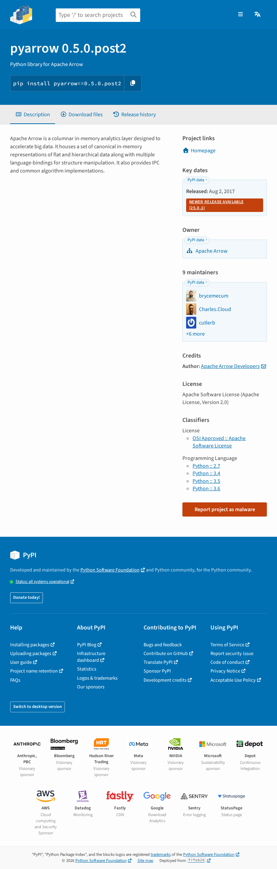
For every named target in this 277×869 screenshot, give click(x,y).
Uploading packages (30, 653)
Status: (42, 582)
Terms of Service (227, 644)
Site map (145, 861)
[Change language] (258, 14)
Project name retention (34, 671)
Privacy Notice (225, 671)
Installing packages (29, 644)
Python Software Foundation (110, 569)
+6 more (195, 334)
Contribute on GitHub (166, 653)
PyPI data (195, 180)
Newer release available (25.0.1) (216, 205)
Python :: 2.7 (206, 466)
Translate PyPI (158, 662)
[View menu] (240, 14)
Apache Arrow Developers (230, 366)
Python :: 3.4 (206, 473)
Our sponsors (90, 686)
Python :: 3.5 (206, 481)
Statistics (86, 669)
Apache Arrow (211, 251)
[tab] (32, 114)
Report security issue (231, 653)
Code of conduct (227, 662)
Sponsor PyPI (157, 671)
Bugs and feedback (163, 644)
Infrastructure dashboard (91, 657)
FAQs (15, 680)
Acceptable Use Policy (233, 680)
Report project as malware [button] (225, 509)
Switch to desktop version (37, 707)
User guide (21, 662)
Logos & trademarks (97, 678)
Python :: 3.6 (206, 488)
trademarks (161, 854)
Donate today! (26, 597)
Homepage (203, 150)
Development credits (165, 680)
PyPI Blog (86, 644)
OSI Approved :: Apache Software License (219, 442)
